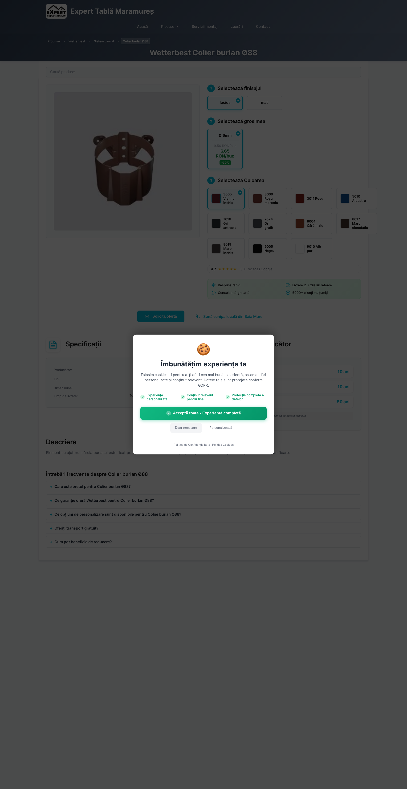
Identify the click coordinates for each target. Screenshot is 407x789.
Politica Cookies (223, 444)
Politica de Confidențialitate (192, 444)
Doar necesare (186, 427)
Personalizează (220, 427)
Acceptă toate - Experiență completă (204, 413)
